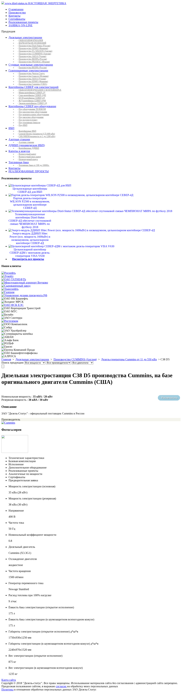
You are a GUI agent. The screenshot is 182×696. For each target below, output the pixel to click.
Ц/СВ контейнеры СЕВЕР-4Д (32, 98)
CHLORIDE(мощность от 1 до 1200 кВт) (37, 136)
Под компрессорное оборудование (34, 114)
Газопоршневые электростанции (28, 70)
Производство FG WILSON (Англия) (35, 51)
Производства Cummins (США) (33, 84)
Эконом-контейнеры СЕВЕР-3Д (33, 103)
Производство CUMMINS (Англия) (35, 53)
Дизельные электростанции (25, 37)
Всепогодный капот (27, 154)
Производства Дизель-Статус (32, 73)
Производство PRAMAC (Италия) (34, 61)
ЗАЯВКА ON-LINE (21, 25)
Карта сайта (8, 679)
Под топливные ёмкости (29, 122)
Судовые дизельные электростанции (31, 64)
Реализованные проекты (23, 22)
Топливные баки (19, 162)
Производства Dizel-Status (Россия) (34, 45)
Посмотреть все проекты (28, 259)
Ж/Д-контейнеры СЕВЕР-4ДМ (32, 100)
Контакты (14, 15)
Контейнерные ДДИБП (29, 148)
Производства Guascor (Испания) (34, 76)
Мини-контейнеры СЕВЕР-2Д (32, 92)
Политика (7, 689)
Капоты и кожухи (19, 151)
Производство (17, 12)
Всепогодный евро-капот (30, 156)
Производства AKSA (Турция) (32, 79)
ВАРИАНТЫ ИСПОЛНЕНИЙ (32, 43)
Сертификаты (17, 18)
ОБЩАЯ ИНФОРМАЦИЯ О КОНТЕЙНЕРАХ (40, 90)
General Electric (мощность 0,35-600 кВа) (37, 134)
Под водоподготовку (28, 120)
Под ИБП (23, 125)
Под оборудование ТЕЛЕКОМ (32, 109)
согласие (61, 686)
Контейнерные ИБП (27, 131)
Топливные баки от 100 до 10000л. (34, 165)
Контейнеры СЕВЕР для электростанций (33, 87)
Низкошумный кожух (28, 159)
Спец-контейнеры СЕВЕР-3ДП (32, 95)
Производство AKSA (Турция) (32, 56)
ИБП (11, 128)
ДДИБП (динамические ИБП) (27, 145)
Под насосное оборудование (31, 117)
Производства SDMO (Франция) (33, 81)
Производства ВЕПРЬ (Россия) (33, 67)
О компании (16, 9)
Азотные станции (19, 139)
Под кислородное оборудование (33, 112)
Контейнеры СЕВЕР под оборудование (32, 106)
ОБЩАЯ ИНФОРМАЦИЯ (31, 40)
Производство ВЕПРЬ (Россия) (33, 59)
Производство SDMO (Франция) (33, 48)
